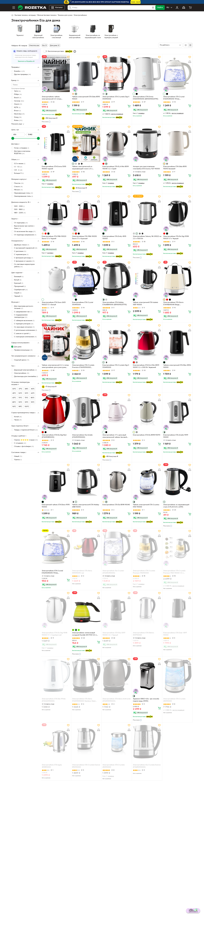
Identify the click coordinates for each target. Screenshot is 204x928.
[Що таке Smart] (75, 51)
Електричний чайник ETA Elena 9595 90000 (56, 506)
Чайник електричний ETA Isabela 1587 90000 (145, 303)
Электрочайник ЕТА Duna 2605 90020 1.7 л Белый (54, 303)
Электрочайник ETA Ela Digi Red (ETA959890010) (54, 436)
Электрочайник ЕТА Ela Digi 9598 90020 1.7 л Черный (176, 237)
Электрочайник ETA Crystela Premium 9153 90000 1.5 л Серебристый (174, 572)
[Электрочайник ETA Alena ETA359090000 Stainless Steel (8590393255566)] (86, 675)
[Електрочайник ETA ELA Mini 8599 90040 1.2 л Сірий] (116, 143)
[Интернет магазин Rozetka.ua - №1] (32, 7)
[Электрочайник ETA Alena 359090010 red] (86, 547)
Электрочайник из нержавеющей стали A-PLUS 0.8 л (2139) (176, 506)
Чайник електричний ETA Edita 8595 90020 (86, 98)
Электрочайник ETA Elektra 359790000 (143, 634)
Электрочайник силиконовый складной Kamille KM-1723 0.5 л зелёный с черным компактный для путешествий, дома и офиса (85, 634)
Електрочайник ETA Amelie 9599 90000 (175, 436)
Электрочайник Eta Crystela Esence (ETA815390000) (147, 766)
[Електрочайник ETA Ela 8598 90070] (147, 411)
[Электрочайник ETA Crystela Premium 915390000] (147, 547)
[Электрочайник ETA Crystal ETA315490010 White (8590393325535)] (177, 73)
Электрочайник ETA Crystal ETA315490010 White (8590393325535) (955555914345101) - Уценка (52, 572)
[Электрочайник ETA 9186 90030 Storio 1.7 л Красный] (86, 213)
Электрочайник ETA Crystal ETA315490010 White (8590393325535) (173, 98)
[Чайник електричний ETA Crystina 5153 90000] (147, 481)
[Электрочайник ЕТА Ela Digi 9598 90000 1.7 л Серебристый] (56, 609)
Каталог (59, 7)
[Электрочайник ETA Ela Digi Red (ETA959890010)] (56, 411)
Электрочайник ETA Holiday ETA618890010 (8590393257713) (114, 303)
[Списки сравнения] (183, 7)
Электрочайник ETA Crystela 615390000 (174, 700)
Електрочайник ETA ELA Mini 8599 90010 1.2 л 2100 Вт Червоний (146, 366)
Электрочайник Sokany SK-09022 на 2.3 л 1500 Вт (147, 237)
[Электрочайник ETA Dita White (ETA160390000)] (56, 675)
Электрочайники (80, 15)
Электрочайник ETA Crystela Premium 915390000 (144, 572)
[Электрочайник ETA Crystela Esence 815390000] (86, 741)
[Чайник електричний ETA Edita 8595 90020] (86, 73)
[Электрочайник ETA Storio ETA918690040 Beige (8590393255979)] (177, 279)
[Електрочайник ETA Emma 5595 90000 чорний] (56, 143)
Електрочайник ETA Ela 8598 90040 (116, 505)
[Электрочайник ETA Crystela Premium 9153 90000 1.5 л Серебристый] (177, 547)
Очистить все (34, 45)
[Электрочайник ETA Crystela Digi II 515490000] (116, 73)
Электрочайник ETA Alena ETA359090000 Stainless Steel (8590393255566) (83, 700)
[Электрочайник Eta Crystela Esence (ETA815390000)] (147, 741)
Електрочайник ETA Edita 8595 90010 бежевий (175, 168)
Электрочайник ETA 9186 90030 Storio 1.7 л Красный (84, 237)
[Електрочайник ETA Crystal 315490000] (86, 279)
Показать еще (16, 124)
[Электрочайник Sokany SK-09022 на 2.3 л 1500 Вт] (147, 213)
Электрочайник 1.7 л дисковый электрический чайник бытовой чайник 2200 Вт (114, 436)
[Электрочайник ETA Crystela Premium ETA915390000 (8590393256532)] (86, 342)
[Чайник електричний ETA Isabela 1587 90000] (147, 279)
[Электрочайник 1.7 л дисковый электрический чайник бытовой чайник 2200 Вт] (116, 411)
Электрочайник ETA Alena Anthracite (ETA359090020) (116, 700)
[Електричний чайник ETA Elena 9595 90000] (56, 481)
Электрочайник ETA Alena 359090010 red (82, 572)
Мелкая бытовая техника (46, 15)
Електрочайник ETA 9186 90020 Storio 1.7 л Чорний (54, 237)
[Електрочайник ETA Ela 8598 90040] (116, 481)
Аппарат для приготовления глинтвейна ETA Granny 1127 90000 (146, 168)
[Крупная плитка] (185, 45)
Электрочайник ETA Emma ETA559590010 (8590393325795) (145, 98)
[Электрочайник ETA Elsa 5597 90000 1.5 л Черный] (116, 609)
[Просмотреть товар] (73, 94)
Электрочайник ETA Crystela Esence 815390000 (86, 766)
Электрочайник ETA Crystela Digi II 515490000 (115, 98)
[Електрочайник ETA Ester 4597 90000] (177, 609)
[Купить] (68, 106)
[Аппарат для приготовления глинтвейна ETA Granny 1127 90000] (147, 143)
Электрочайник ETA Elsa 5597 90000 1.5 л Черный (113, 634)
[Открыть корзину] (190, 7)
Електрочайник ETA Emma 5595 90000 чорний (54, 168)
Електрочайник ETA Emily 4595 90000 (114, 237)
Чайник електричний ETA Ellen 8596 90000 (177, 366)
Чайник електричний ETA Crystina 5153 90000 (146, 506)
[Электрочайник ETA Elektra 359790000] (147, 609)
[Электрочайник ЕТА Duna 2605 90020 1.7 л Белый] (56, 279)
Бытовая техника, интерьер (25, 15)
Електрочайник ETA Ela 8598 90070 (146, 435)
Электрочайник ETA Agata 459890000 (52, 766)
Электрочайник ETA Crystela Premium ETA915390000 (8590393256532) (83, 366)
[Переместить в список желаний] (68, 57)
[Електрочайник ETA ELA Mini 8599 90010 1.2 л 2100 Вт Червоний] (147, 342)
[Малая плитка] (190, 45)
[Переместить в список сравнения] (68, 62)
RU (168, 7)
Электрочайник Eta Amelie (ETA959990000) (82, 436)
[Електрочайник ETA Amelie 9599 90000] (177, 411)
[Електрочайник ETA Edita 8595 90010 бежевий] (177, 143)
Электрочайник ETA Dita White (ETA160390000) (54, 700)
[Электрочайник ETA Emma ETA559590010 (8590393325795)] (147, 73)
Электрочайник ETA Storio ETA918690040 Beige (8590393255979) (173, 304)
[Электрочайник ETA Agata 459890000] (56, 741)
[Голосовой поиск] (153, 7)
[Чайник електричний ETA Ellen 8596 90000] (177, 342)
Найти (160, 7)
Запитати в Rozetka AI (26, 61)
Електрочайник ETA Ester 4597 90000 (175, 634)
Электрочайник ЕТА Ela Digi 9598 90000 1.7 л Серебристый (54, 634)
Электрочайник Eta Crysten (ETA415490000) (113, 572)
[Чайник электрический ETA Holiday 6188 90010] (86, 481)
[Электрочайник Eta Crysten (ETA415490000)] (116, 547)
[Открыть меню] (13, 7)
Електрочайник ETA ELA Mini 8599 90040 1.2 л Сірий (115, 168)
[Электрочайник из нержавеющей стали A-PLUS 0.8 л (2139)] (177, 481)
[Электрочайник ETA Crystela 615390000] (177, 675)
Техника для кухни (65, 15)
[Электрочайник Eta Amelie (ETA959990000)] (86, 411)
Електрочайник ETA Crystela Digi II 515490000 (115, 366)
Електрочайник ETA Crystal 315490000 (82, 303)
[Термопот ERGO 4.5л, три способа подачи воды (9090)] (147, 675)
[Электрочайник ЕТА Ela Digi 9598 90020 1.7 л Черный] (177, 213)
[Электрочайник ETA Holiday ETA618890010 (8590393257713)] (116, 279)
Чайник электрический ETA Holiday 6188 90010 (85, 506)
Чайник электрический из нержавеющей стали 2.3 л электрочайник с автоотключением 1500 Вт (85, 168)
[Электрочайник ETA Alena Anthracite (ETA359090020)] (116, 675)
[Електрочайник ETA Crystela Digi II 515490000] (116, 342)
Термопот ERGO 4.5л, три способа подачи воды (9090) (146, 700)
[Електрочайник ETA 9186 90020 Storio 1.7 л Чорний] (56, 213)
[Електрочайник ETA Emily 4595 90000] (116, 213)
